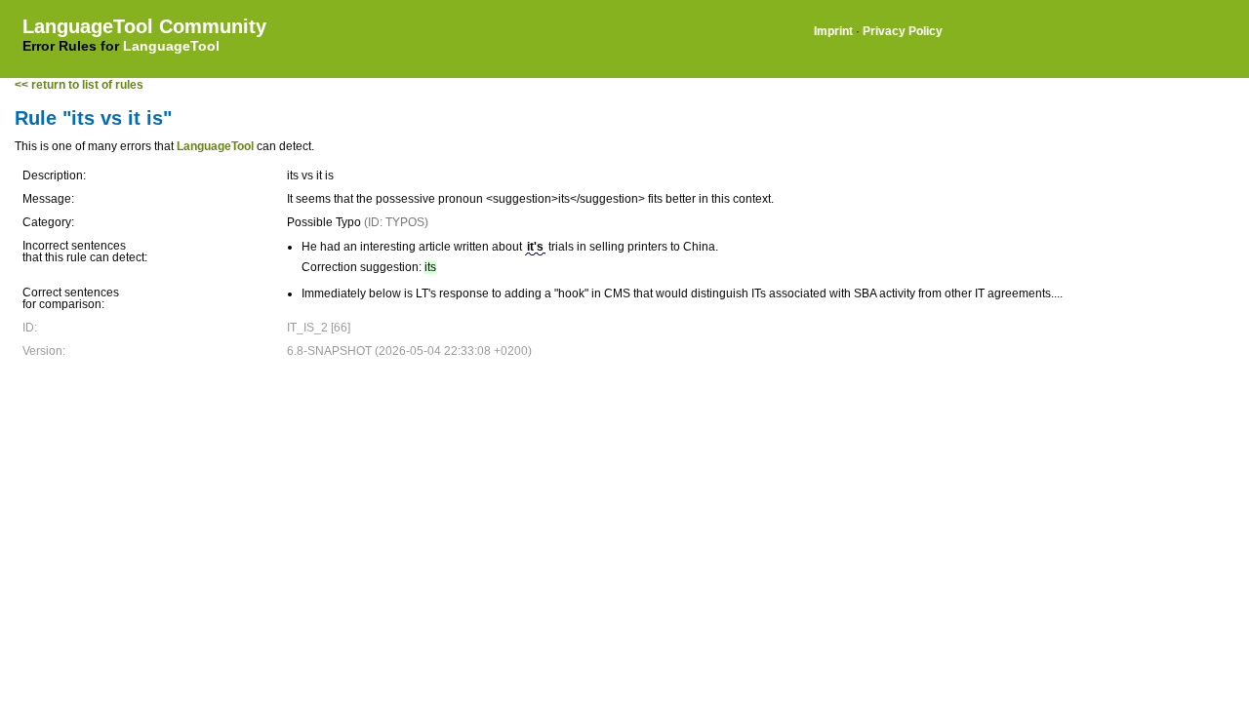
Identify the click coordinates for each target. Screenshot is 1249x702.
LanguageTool (171, 46)
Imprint (833, 31)
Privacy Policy (903, 31)
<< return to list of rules (79, 85)
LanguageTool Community (144, 26)
